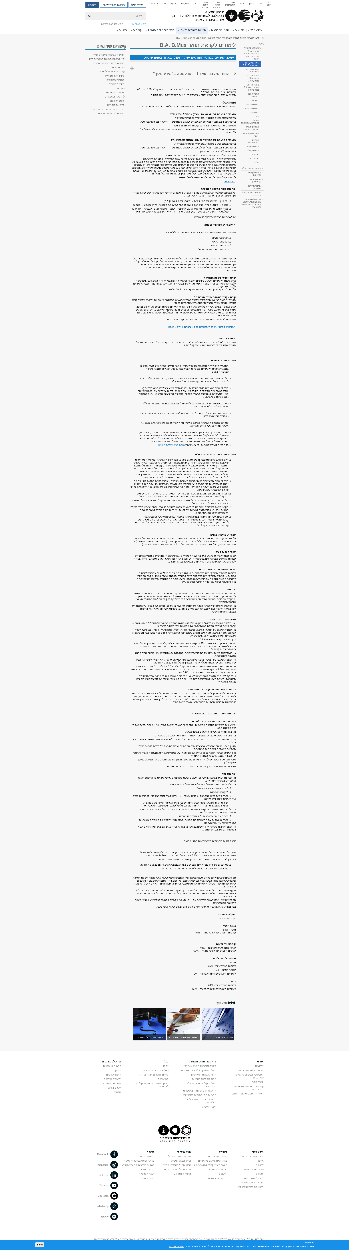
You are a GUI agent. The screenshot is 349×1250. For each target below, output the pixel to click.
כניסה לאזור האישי (217, 1178)
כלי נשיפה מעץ (252, 104)
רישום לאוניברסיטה (216, 1156)
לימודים (222, 1151)
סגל (166, 1061)
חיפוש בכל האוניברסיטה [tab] (112, 24)
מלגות (256, 162)
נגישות (150, 1151)
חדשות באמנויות (112, 1065)
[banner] (174, 17)
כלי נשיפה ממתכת (250, 108)
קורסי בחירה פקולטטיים (112, 71)
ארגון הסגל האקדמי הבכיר (177, 1165)
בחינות (123, 30)
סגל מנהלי (163, 1079)
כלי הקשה (254, 112)
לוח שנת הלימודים (115, 96)
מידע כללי (256, 30)
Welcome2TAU (158, 3)
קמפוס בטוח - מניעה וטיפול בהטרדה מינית (249, 1088)
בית (260, 3)
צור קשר (269, 3)
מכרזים (260, 1173)
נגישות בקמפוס (146, 1156)
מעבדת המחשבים (111, 1083)
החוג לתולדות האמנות (204, 1079)
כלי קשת (255, 100)
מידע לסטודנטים (111, 1061)
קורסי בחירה (253, 158)
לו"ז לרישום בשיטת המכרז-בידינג (107, 58)
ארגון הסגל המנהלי (181, 1160)
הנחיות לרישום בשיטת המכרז (109, 63)
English (185, 3)
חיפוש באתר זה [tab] (139, 24)
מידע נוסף (221, 1003)
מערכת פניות (137, 5)
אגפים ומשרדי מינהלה (179, 1156)
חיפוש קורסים (117, 67)
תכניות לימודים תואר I (193, 30)
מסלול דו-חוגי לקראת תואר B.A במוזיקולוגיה (251, 87)
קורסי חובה (254, 154)
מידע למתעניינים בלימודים (212, 1160)
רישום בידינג (114, 1087)
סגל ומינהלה (183, 1151)
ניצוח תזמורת (253, 146)
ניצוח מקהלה (253, 150)
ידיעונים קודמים (116, 105)
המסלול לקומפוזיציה (253, 141)
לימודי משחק (209, 1106)
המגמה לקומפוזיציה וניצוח (250, 134)
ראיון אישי (229, 181)
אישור (40, 1244)
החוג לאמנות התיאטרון (203, 1074)
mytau (173, 3)
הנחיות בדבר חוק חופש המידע (138, 1165)
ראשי (261, 44)
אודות (260, 1061)
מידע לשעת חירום (254, 1178)
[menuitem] (268, 5)
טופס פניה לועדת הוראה (171, 445)
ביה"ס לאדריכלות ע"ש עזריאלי (200, 1065)
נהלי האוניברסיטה (254, 1169)
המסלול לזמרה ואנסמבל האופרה (251, 128)
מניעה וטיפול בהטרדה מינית (139, 1160)
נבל (257, 116)
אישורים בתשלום (115, 92)
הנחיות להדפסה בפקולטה (111, 113)
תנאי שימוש (148, 1178)
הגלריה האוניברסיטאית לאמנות (247, 1093)
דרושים (260, 1165)
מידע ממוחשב (117, 84)
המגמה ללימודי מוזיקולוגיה (252, 70)
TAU (195, 3)
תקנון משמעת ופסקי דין (251, 1186)
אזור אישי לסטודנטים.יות (114, 5)
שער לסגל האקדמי (216, 5)
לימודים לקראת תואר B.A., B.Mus (251, 64)
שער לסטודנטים (230, 3)
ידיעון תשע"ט (262, 38)
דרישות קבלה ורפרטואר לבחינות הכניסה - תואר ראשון (251, 55)
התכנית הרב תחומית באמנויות (199, 1090)
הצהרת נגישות (146, 1169)
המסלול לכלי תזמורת (253, 95)
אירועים (259, 1065)
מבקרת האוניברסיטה (252, 1182)
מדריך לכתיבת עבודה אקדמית (108, 109)
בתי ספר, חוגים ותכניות (202, 1061)
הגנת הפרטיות (146, 1173)
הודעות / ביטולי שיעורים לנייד (109, 54)
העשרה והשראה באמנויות (250, 1070)
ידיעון (251, 3)
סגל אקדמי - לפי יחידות (156, 1070)
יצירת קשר (258, 1081)
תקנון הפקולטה (220, 30)
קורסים (137, 30)
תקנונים (239, 30)
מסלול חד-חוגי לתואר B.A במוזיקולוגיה (252, 78)
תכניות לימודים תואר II (160, 30)
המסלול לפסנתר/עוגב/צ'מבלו (250, 121)
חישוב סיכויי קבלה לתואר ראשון (210, 1165)
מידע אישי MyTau (115, 75)
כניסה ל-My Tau (182, 1173)
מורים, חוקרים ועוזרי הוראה (154, 1074)
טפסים (121, 88)
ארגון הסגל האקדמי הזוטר (177, 1169)
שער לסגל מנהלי (205, 5)
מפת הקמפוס (117, 100)
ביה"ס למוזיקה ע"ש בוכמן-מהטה (198, 1070)
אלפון (242, 3)
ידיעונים (223, 1173)
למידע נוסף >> (176, 1246)
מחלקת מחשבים (116, 79)
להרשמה (92, 5)
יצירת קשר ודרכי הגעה (252, 1156)
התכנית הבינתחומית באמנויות (199, 1095)
